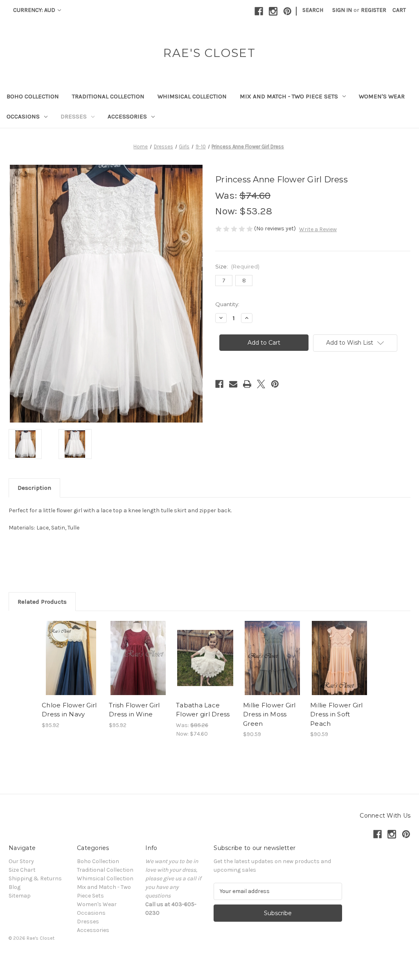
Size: (237, 266)
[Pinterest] (287, 11)
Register (373, 10)
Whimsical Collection (192, 96)
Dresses (74, 116)
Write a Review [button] (318, 229)
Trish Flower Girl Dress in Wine (134, 709)
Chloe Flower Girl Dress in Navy (69, 709)
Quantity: (227, 304)
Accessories (127, 116)
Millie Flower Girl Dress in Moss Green (269, 714)
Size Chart (22, 869)
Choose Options (71, 665)
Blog (14, 887)
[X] (261, 384)
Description (34, 487)
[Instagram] (273, 11)
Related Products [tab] (42, 601)
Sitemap (20, 895)
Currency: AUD (34, 10)
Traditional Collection (108, 96)
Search (312, 10)
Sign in (342, 10)
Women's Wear (382, 96)
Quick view (65, 648)
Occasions (23, 116)
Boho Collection (33, 96)
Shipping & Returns (35, 878)
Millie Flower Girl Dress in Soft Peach (336, 714)
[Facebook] (259, 11)
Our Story (21, 861)
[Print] (247, 384)
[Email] (233, 384)
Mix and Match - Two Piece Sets (289, 96)
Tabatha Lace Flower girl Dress (203, 709)
